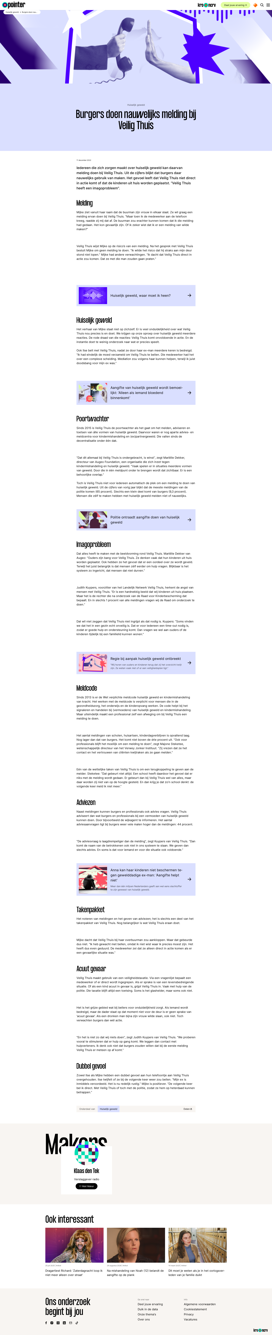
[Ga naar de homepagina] (13, 5)
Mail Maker (88, 1186)
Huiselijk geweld (136, 104)
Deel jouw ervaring (234, 5)
